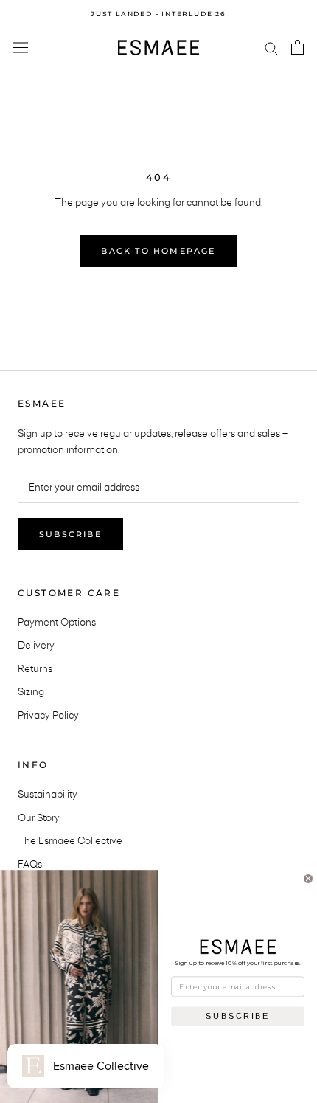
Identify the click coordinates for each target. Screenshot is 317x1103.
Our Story (39, 817)
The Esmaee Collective (70, 840)
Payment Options (57, 622)
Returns (35, 668)
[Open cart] (297, 47)
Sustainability (47, 794)
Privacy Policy (48, 715)
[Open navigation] (20, 47)
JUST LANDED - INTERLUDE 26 (158, 14)
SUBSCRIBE (237, 1016)
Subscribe (70, 534)
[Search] (271, 47)
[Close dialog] (308, 878)
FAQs (30, 864)
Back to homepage (158, 251)
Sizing (31, 691)
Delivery (36, 644)
